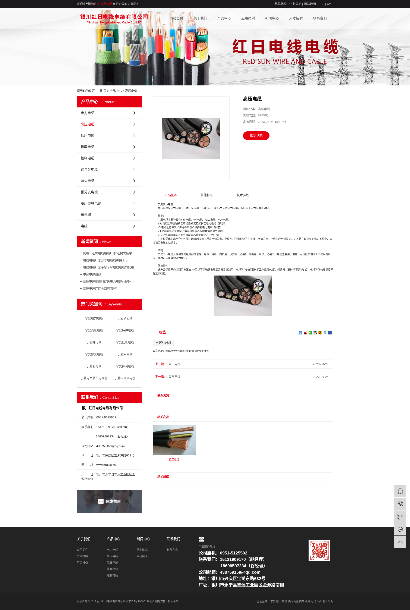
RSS (321, 4)
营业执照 (82, 556)
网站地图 (310, 4)
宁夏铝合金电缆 (124, 378)
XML (330, 4)
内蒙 (301, 601)
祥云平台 (173, 601)
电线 (84, 226)
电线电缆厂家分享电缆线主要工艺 (105, 260)
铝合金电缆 (89, 169)
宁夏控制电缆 (125, 366)
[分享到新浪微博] (305, 332)
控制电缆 (87, 158)
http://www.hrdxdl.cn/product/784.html (187, 350)
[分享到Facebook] (330, 332)
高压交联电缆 (91, 203)
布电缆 (86, 215)
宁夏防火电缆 (163, 342)
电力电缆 (87, 113)
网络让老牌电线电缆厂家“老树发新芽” (108, 253)
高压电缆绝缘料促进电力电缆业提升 (107, 281)
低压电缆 (87, 135)
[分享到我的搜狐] (320, 332)
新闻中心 (272, 18)
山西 (319, 601)
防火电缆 (87, 181)
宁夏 (272, 601)
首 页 (103, 90)
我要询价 (256, 135)
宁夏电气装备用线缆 (94, 378)
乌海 (330, 601)
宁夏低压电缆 (125, 342)
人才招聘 (296, 18)
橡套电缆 (87, 147)
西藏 (307, 601)
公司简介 (82, 549)
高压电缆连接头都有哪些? (100, 288)
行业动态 (142, 549)
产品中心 (224, 18)
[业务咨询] (400, 491)
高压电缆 (131, 90)
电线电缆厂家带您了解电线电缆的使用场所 (111, 267)
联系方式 (172, 549)
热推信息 (281, 4)
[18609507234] (400, 504)
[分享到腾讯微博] (325, 332)
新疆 (296, 601)
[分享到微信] (310, 332)
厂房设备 (82, 562)
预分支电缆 (89, 192)
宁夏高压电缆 (94, 330)
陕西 (290, 601)
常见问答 (142, 556)
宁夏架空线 (124, 354)
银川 (278, 601)
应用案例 (248, 18)
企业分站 (295, 4)
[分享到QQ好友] (315, 332)
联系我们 (320, 18)
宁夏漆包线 (124, 318)
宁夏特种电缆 (125, 330)
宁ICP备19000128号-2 (141, 601)
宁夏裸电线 (93, 342)
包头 (324, 601)
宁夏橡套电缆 (94, 354)
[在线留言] (400, 529)
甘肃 (284, 601)
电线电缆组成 (92, 274)
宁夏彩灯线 (93, 366)
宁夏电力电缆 (94, 318)
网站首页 (176, 18)
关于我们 (200, 18)
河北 (313, 601)
